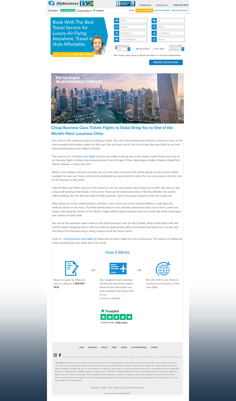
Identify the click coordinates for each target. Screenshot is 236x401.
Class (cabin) (176, 46)
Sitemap (154, 347)
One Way (159, 49)
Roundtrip (144, 49)
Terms (114, 347)
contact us (162, 5)
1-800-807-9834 (180, 5)
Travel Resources (180, 10)
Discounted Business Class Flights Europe (114, 357)
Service (124, 347)
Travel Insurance (144, 10)
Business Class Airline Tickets (73, 357)
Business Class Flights (91, 357)
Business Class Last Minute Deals (141, 357)
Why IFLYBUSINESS (162, 10)
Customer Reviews (139, 347)
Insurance (92, 347)
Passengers (123, 46)
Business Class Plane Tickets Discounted (167, 357)
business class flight (83, 156)
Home (131, 10)
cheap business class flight (78, 239)
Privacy (104, 347)
